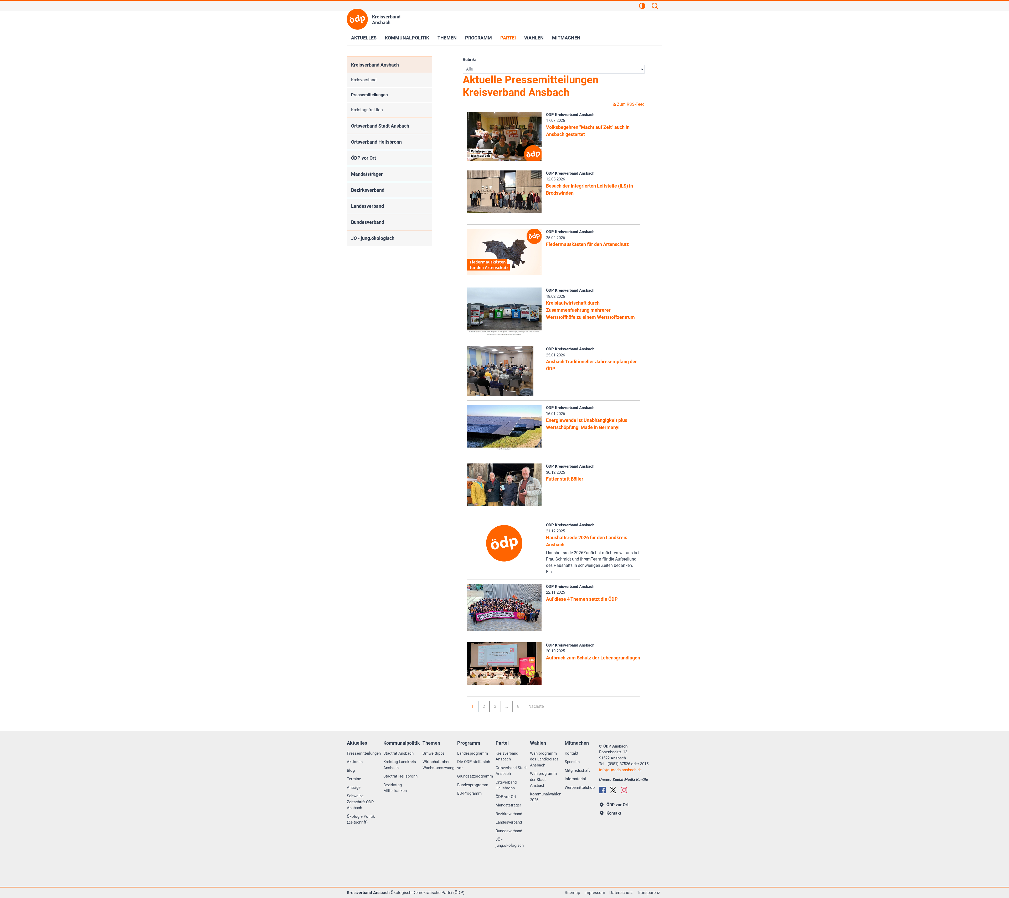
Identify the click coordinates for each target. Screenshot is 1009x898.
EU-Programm (469, 793)
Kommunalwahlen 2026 (545, 797)
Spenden (572, 761)
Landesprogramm (472, 753)
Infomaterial (575, 778)
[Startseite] (357, 19)
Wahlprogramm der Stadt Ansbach (543, 779)
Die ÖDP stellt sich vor (473, 764)
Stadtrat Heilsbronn (400, 776)
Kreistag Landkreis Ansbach (399, 764)
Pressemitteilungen (369, 94)
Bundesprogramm (472, 785)
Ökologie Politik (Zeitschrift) (361, 819)
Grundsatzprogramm (475, 776)
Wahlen (534, 38)
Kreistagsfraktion (367, 109)
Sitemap (572, 892)
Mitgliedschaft (577, 770)
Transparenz (648, 892)
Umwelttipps (434, 753)
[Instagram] (624, 790)
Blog (351, 770)
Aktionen (355, 761)
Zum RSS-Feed (630, 104)
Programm (478, 38)
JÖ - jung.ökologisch (372, 238)
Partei (508, 38)
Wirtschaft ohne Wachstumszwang (438, 764)
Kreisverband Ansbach (375, 65)
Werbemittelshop (580, 787)
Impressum (594, 892)
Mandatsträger (367, 174)
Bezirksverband (367, 190)
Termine (354, 778)
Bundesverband (367, 222)
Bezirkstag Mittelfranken (395, 788)
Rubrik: (469, 59)
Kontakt (571, 753)
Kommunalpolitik (407, 38)
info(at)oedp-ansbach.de (620, 770)
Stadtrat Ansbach (398, 753)
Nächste (536, 706)
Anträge (354, 787)
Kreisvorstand (364, 79)
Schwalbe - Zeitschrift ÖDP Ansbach (360, 802)
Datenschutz (621, 892)
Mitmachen (566, 38)
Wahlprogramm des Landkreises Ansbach (544, 759)
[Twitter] (613, 790)
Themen (447, 38)
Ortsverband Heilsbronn (376, 142)
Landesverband (367, 206)
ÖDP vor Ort (363, 158)
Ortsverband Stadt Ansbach (380, 126)
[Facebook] (602, 790)
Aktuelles (364, 38)
